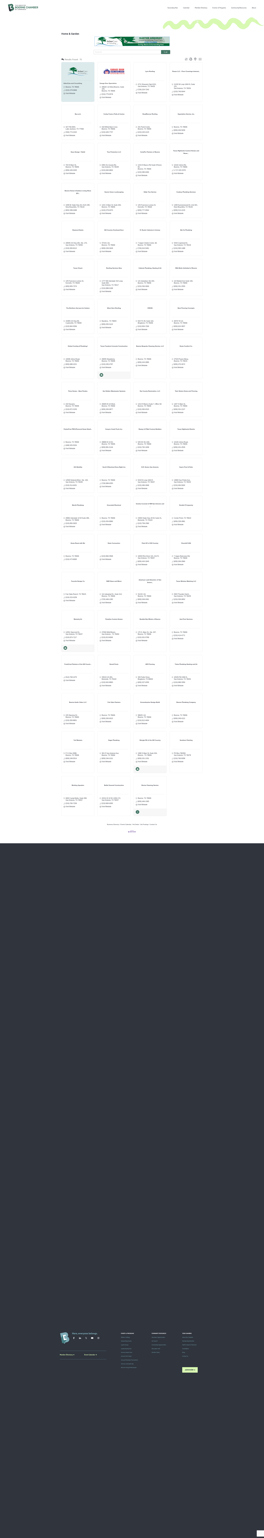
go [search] (166, 52)
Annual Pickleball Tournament (129, 1360)
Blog (183, 1352)
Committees (185, 1348)
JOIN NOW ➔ (190, 1370)
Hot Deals (136, 824)
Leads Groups (124, 1345)
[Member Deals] (137, 813)
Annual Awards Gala (126, 1352)
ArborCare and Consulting (73, 83)
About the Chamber (187, 1337)
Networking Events (126, 1341)
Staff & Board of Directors (189, 1345)
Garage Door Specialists (108, 83)
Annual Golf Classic (126, 1356)
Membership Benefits (188, 1341)
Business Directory (113, 824)
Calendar (186, 8)
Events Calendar (125, 824)
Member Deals (156, 1352)
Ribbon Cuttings (125, 1337)
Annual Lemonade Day (127, 1364)
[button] (62, 59)
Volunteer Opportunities (158, 1337)
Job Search (155, 1341)
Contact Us (153, 824)
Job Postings (144, 824)
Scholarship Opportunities (159, 1345)
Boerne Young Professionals (129, 1367)
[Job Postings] (101, 376)
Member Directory (201, 8)
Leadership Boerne (126, 1348)
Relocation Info (156, 1348)
